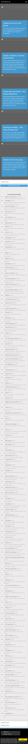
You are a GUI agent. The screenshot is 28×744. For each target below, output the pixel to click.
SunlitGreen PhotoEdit (10, 424)
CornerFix (7, 398)
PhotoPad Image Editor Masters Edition (14, 557)
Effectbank (8, 639)
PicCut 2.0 (7, 537)
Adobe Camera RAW (10, 308)
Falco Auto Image (9, 702)
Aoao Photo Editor (9, 674)
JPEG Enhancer (9, 327)
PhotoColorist (8, 644)
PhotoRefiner (8, 650)
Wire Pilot (7, 344)
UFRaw (7, 226)
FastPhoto (7, 580)
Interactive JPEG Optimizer (12, 289)
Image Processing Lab (10, 284)
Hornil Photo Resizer (10, 680)
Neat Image (8, 211)
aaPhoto (7, 383)
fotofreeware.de (5, 1)
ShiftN (6, 252)
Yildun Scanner (9, 708)
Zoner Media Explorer (10, 278)
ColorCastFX (8, 450)
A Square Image (9, 509)
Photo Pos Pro (9, 303)
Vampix (7, 407)
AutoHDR (7, 470)
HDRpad (7, 607)
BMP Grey (7, 656)
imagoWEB (8, 713)
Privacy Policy (8, 734)
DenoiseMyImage (9, 364)
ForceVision (8, 526)
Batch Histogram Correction (12, 696)
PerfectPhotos (8, 247)
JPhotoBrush (8, 498)
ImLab (7, 332)
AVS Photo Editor (9, 635)
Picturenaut (8, 241)
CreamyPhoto (8, 670)
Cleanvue (7, 435)
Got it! (23, 739)
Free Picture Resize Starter (12, 338)
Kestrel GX (8, 373)
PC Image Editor (9, 624)
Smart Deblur (8, 444)
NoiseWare (8, 200)
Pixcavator (8, 377)
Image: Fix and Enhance (11, 596)
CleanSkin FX (8, 263)
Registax (7, 258)
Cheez (7, 602)
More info (19, 742)
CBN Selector (8, 440)
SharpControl (8, 222)
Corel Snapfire (9, 217)
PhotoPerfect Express (10, 387)
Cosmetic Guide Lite (10, 299)
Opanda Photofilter (10, 206)
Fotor (6, 418)
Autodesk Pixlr (8, 661)
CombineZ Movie (9, 370)
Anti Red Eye (8, 591)
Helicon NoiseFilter (10, 273)
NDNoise (7, 295)
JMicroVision (8, 318)
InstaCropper (8, 481)
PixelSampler (8, 237)
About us (6, 732)
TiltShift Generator (9, 323)
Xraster (7, 429)
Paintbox (7, 542)
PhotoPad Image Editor (11, 568)
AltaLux (7, 574)
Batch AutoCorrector (10, 492)
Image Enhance (9, 459)
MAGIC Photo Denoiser (11, 552)
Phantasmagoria (9, 267)
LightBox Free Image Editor (12, 401)
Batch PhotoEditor (9, 476)
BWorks (7, 563)
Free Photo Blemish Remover (12, 685)
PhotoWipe (8, 520)
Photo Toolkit (8, 618)
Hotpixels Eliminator (10, 349)
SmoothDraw (8, 665)
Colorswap (8, 691)
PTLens (7, 232)
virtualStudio (8, 504)
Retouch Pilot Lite (9, 455)
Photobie (7, 312)
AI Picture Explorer (10, 613)
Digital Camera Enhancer (11, 355)
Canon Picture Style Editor (11, 358)
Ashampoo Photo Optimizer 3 (12, 413)
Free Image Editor (9, 548)
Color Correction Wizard (11, 585)
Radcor (7, 392)
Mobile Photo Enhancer (11, 629)
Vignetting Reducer (10, 515)
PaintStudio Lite (9, 531)
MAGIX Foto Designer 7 (11, 196)
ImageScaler (8, 465)
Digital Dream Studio (10, 487)
